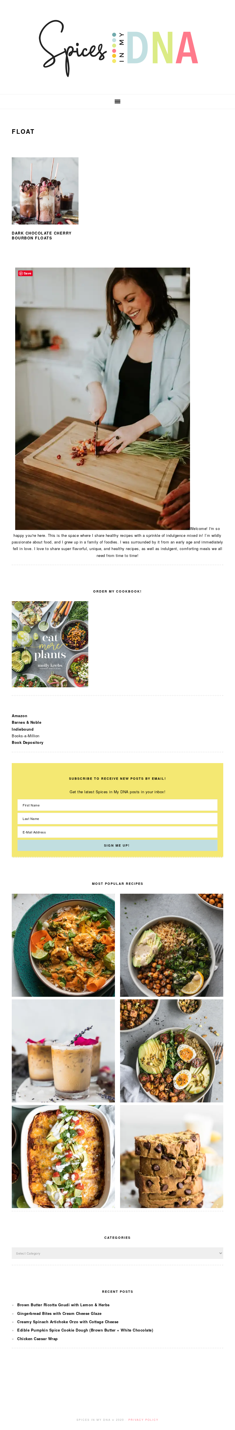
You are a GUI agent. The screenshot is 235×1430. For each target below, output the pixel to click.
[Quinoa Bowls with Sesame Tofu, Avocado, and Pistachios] (171, 1101)
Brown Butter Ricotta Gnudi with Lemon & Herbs (63, 1304)
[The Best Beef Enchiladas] (63, 1206)
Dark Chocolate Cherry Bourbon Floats (42, 235)
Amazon (19, 715)
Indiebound (23, 729)
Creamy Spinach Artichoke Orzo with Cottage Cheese (68, 1321)
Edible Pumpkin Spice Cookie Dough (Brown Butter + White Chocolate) (85, 1330)
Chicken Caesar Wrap (37, 1338)
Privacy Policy (143, 1420)
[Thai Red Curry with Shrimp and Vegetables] (63, 995)
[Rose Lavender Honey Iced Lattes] (63, 1101)
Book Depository (28, 742)
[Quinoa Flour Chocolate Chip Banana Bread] (171, 1206)
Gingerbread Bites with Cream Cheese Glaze (59, 1313)
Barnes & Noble (26, 722)
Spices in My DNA (117, 47)
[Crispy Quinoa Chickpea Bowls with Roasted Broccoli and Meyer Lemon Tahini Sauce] (171, 995)
